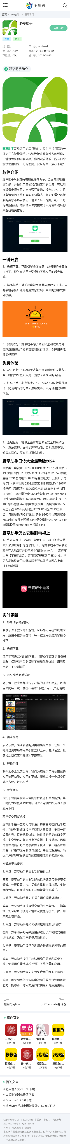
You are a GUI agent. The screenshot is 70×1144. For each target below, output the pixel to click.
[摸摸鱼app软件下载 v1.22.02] (58, 1054)
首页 (4, 14)
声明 (5, 1127)
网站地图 (16, 1127)
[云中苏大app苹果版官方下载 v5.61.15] (11, 1030)
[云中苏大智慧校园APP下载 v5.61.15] (27, 1054)
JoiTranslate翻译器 (54, 1004)
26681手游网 (34, 1119)
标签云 (28, 1127)
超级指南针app (13, 1004)
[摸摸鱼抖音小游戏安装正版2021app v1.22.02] (43, 1054)
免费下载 (58, 28)
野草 (7, 39)
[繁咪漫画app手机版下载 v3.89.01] (42, 1030)
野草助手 (26, 23)
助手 (17, 39)
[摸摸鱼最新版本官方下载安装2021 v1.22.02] (58, 1030)
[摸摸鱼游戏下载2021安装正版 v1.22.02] (11, 1054)
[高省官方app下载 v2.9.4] (27, 1030)
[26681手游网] (35, 8)
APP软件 (14, 14)
